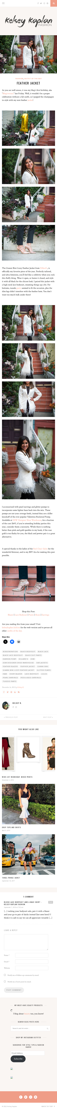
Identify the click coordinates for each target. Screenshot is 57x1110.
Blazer (10, 614)
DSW (33, 659)
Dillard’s (43, 268)
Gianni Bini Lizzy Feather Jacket (18, 670)
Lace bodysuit (32, 674)
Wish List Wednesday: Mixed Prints (17, 777)
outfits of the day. (14, 630)
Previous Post (11, 717)
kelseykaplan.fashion (11, 627)
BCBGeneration (10, 651)
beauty (27, 1013)
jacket (30, 100)
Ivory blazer (16, 674)
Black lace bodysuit (13, 655)
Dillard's (23, 659)
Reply (50, 902)
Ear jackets (42, 663)
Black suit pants (33, 655)
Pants (31, 614)
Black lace (43, 651)
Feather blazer (10, 666)
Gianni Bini (43, 666)
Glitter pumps (44, 670)
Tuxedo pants (9, 681)
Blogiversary (8, 93)
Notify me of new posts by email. (19, 982)
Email (6, 962)
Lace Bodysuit (21, 614)
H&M (5, 674)
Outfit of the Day (33, 79)
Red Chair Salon (40, 548)
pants (19, 288)
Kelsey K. (20, 687)
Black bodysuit (28, 651)
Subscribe (18, 1058)
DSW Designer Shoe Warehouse (27, 520)
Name (7, 955)
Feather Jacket (28, 666)
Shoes (37, 614)
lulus (44, 674)
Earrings (45, 614)
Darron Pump (9, 659)
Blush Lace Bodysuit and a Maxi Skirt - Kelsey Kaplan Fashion (23, 903)
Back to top (47, 1106)
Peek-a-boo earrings (31, 678)
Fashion (19, 79)
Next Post (47, 717)
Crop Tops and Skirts (11, 827)
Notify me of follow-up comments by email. (23, 975)
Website (7, 968)
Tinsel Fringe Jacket (11, 878)
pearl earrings (10, 678)
